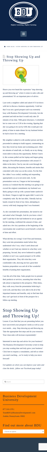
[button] (23, 34)
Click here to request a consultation (16, 352)
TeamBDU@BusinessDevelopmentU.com (19, 413)
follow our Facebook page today (28, 368)
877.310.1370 (8, 409)
